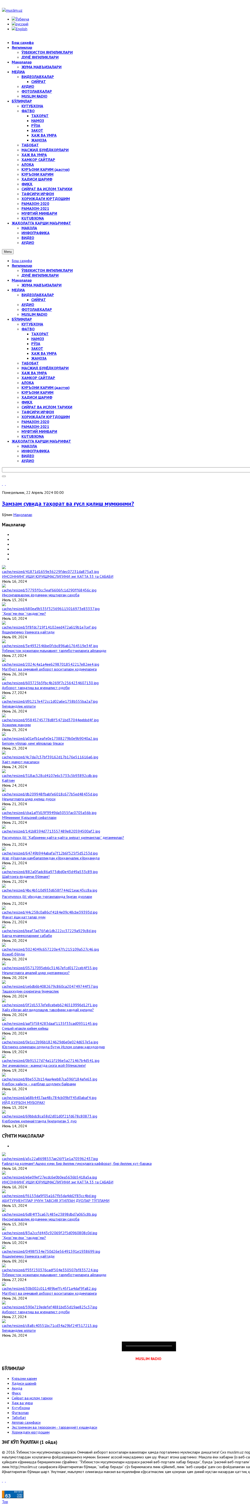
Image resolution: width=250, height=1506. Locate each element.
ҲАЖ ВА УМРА (44, 353)
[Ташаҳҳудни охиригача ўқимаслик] (50, 986)
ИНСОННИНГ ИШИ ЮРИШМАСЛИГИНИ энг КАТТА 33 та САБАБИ (57, 576)
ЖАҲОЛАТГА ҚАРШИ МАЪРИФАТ (41, 441)
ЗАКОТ (37, 348)
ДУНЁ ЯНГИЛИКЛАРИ (40, 275)
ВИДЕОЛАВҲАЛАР (37, 294)
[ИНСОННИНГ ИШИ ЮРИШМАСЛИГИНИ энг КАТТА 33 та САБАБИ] (50, 571)
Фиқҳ (16, 1393)
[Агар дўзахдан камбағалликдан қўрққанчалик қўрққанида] (50, 853)
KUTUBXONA (32, 436)
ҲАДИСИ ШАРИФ (36, 397)
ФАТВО (28, 328)
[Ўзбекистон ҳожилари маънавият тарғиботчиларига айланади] (50, 645)
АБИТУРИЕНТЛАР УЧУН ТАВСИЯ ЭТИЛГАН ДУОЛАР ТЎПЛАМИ (55, 1200)
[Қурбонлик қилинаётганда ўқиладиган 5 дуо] (49, 1116)
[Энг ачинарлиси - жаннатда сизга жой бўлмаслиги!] (50, 1060)
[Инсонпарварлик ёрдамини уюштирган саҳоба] (49, 590)
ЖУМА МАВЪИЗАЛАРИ (41, 285)
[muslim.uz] (12, 10)
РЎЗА (35, 343)
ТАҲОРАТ (40, 333)
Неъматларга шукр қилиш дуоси (28, 798)
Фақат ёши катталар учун (23, 917)
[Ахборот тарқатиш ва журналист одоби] (50, 682)
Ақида (17, 1388)
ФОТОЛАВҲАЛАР (36, 309)
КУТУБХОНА (32, 324)
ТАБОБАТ (30, 363)
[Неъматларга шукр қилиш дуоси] (50, 794)
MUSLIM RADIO (34, 314)
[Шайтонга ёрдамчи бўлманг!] (50, 871)
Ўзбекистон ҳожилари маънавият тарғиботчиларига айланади (54, 650)
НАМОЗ (37, 338)
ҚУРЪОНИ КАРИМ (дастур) (45, 387)
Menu (8, 252)
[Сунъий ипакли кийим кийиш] (49, 1023)
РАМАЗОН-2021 (35, 426)
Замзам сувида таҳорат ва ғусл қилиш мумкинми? (68, 503)
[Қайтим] (49, 775)
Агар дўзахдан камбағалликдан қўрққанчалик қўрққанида (51, 857)
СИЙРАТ (38, 299)
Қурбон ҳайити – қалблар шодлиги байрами (39, 1083)
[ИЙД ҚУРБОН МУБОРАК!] (49, 1097)
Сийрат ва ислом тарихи (32, 1397)
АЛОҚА (27, 382)
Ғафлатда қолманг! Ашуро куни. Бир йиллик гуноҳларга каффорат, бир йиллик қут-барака (77, 1163)
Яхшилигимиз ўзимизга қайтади (28, 632)
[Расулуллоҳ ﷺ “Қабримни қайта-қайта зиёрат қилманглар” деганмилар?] (51, 831)
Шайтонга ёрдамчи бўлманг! (26, 876)
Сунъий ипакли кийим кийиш (25, 1028)
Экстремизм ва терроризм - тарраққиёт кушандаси (54, 1427)
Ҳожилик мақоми (16, 724)
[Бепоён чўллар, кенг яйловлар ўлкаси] (50, 738)
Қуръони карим (24, 1378)
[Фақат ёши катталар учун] (49, 912)
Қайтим (8, 780)
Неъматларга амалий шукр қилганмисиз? (36, 972)
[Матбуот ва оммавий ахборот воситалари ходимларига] (50, 664)
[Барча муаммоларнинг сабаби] (49, 930)
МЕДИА (18, 289)
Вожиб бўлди (13, 954)
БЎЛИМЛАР (22, 319)
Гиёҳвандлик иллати (19, 706)
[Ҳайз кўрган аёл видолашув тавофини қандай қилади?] (49, 1004)
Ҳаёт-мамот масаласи (20, 761)
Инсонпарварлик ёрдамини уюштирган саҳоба (40, 594)
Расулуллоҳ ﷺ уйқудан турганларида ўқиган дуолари (47, 896)
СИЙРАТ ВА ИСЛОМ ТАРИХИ (46, 407)
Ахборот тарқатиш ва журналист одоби (36, 687)
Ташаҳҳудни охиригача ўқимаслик (30, 991)
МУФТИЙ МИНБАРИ (39, 431)
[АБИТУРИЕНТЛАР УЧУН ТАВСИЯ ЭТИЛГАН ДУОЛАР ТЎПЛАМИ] (49, 1195)
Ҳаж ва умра (22, 1402)
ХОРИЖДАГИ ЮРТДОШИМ (45, 416)
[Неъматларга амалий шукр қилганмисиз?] (49, 967)
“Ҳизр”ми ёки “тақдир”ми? (24, 613)
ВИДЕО (27, 455)
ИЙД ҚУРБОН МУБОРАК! (23, 1102)
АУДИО (27, 304)
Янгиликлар (22, 265)
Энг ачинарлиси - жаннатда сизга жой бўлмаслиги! (44, 1065)
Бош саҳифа (22, 260)
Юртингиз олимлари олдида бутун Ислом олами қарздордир (53, 1046)
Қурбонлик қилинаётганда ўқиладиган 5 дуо (39, 1121)
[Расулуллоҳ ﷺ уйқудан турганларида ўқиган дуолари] (49, 890)
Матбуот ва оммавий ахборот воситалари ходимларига (49, 669)
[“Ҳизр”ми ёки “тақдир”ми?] (51, 608)
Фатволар (20, 1412)
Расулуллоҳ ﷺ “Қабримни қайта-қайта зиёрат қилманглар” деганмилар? (63, 837)
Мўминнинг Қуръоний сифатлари (29, 817)
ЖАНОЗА (39, 358)
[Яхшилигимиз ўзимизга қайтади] (49, 627)
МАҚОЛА (29, 446)
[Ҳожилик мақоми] (50, 719)
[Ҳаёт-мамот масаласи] (50, 756)
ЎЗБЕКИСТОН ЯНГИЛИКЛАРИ (47, 270)
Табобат (19, 1417)
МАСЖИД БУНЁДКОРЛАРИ (45, 368)
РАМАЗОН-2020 (35, 421)
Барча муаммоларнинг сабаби (27, 935)
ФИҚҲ (26, 402)
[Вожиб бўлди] (50, 949)
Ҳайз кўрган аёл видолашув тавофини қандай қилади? (48, 1009)
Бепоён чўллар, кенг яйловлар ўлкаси (33, 743)
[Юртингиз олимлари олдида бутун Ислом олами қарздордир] (50, 1041)
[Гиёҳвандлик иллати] (50, 701)
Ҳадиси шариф (24, 1383)
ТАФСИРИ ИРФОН (37, 411)
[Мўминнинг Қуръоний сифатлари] (49, 812)
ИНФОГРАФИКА (35, 450)
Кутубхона (21, 1407)
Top (5, 1501)
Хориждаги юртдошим (31, 1432)
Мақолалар (22, 280)
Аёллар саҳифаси (26, 1422)
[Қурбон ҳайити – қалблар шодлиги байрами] (49, 1079)
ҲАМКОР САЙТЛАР (38, 377)
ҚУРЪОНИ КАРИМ (37, 392)
